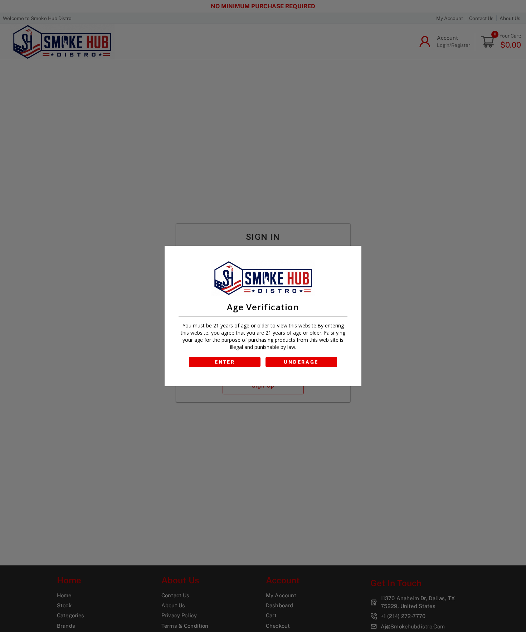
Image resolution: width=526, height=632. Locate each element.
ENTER (225, 362)
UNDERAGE (301, 362)
